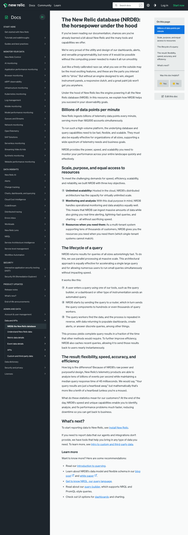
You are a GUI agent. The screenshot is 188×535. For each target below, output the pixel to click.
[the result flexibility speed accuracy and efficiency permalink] (80, 361)
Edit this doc (171, 96)
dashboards (102, 496)
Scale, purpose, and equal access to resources (168, 39)
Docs (32, 5)
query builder (92, 486)
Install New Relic (118, 427)
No (176, 83)
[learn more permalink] (79, 452)
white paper (87, 475)
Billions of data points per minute (168, 29)
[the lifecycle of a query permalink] (104, 247)
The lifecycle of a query (167, 46)
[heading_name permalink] (122, 109)
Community (44, 5)
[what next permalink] (86, 421)
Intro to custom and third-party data (112, 444)
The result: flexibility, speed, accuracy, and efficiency (166, 55)
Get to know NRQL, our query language (89, 481)
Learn (57, 5)
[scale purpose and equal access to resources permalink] (81, 172)
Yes (163, 83)
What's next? (163, 65)
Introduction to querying (91, 465)
